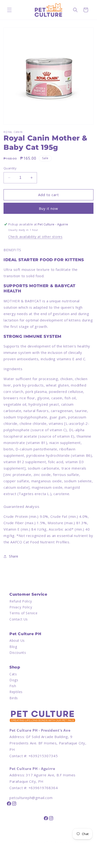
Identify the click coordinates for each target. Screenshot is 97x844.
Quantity (10, 168)
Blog (13, 646)
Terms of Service (23, 613)
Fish (12, 686)
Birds (13, 698)
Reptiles (16, 692)
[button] (9, 10)
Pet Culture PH (39, 842)
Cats (13, 674)
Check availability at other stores (35, 236)
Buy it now (48, 208)
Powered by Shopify (65, 842)
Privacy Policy (20, 607)
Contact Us (18, 619)
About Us (17, 640)
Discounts (17, 652)
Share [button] (13, 556)
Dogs (13, 680)
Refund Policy (20, 601)
